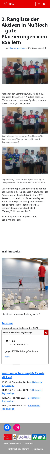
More (7, 356)
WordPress (28, 443)
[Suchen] (44, 4)
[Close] (46, 332)
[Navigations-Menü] (38, 4)
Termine (7, 323)
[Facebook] (7, 427)
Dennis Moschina (17, 48)
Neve (6, 443)
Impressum (38, 449)
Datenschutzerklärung (18, 449)
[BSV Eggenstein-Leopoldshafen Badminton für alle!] (9, 4)
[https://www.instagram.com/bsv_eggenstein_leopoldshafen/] (16, 427)
